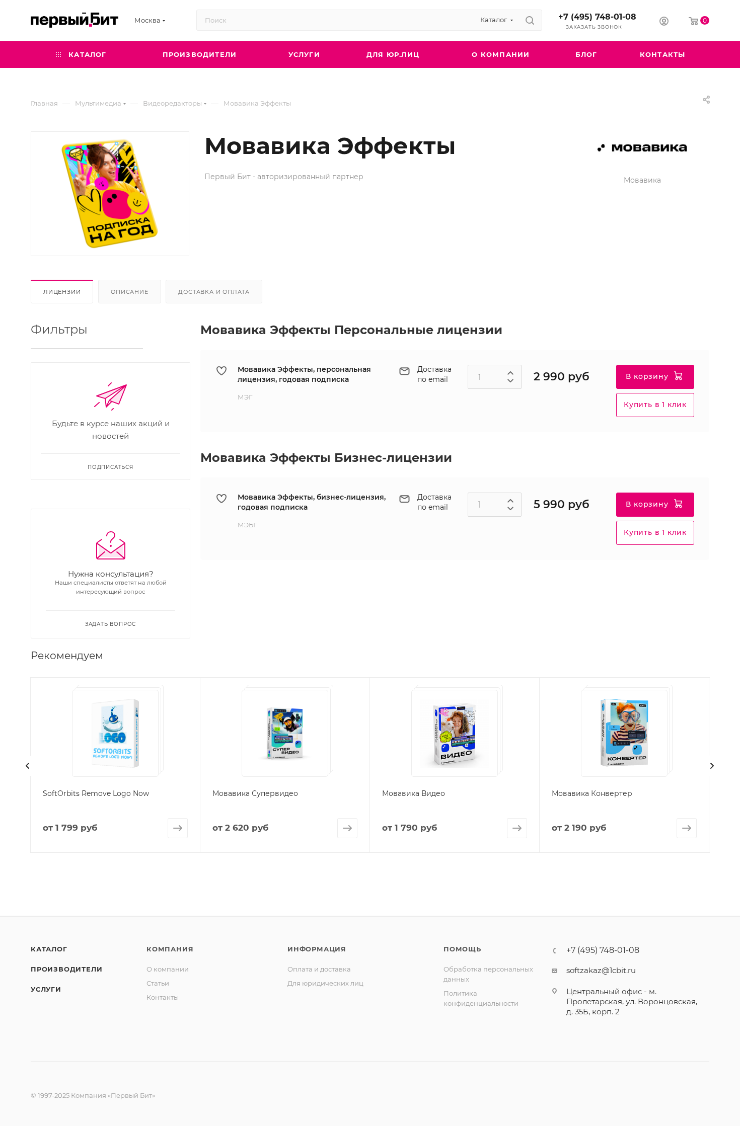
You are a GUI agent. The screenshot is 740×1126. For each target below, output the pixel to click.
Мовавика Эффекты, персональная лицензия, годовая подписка (304, 374)
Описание (129, 291)
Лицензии (62, 291)
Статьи (157, 983)
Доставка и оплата (214, 291)
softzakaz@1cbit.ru (601, 970)
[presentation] (28, 766)
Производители (66, 969)
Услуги (46, 989)
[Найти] (529, 20)
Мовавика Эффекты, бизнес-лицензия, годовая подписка (312, 502)
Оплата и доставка (319, 969)
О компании (167, 969)
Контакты (162, 997)
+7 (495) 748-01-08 (597, 17)
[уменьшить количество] (510, 383)
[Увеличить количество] (510, 371)
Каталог (49, 949)
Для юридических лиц (325, 983)
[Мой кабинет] (664, 22)
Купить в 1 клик (655, 404)
